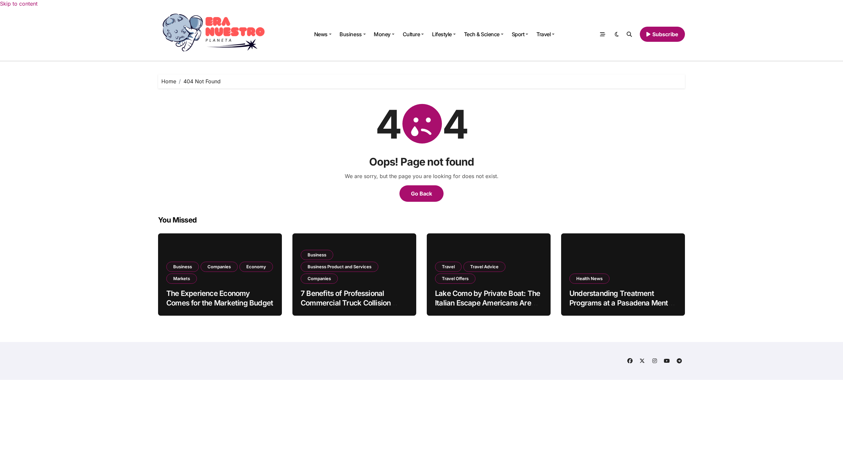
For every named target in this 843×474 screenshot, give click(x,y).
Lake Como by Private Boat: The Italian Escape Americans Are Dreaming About (487, 302)
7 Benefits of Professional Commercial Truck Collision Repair (346, 302)
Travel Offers (455, 278)
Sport (518, 34)
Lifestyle (442, 34)
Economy (256, 266)
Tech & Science (482, 34)
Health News (589, 278)
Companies (219, 266)
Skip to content (19, 3)
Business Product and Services (339, 266)
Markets (181, 278)
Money (382, 34)
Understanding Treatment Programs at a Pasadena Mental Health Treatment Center (621, 302)
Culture (411, 34)
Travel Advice (484, 266)
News (321, 34)
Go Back (421, 193)
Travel (543, 34)
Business (351, 34)
